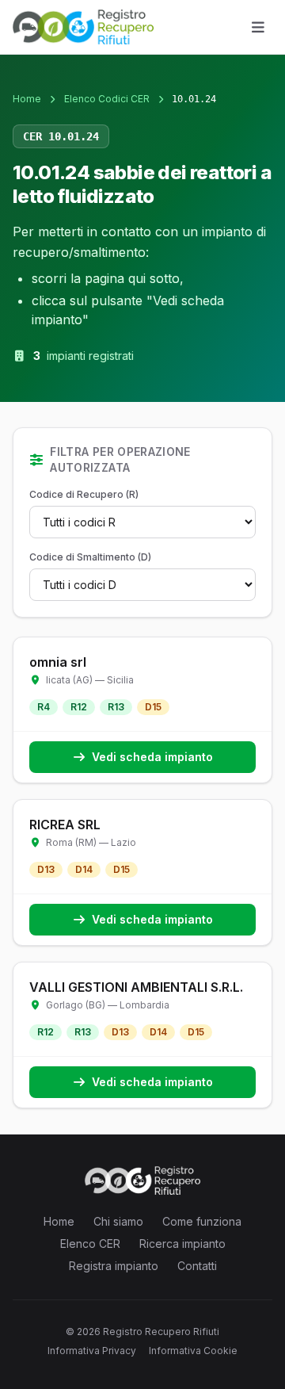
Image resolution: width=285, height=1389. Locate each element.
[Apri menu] (258, 27)
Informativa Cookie (193, 1350)
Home (27, 99)
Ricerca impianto (182, 1243)
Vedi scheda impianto (152, 756)
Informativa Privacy (92, 1350)
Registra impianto (113, 1265)
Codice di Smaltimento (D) (90, 557)
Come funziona (201, 1221)
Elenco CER (90, 1243)
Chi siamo (118, 1221)
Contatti (197, 1265)
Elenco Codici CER (107, 99)
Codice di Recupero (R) (84, 494)
